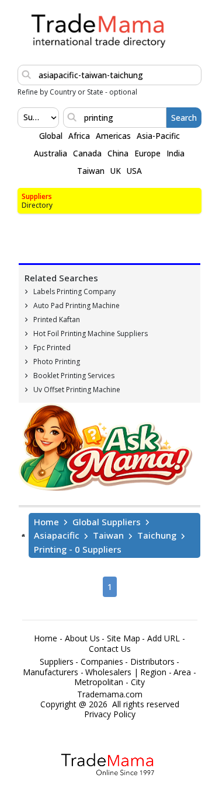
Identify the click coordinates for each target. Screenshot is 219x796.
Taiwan (91, 171)
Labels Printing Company (74, 291)
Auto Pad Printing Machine (76, 305)
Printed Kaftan (56, 319)
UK (115, 171)
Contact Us (110, 649)
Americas (113, 136)
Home (46, 521)
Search (184, 117)
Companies (102, 662)
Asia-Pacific (158, 136)
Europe (147, 153)
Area (182, 672)
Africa (79, 136)
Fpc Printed (52, 347)
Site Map (123, 638)
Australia (50, 153)
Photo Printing (56, 361)
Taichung (156, 535)
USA (134, 171)
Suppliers (37, 196)
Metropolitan (98, 682)
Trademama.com (109, 694)
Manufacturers (50, 672)
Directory (37, 205)
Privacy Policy (109, 714)
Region (153, 672)
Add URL (163, 638)
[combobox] (24, 117)
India (175, 153)
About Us (82, 638)
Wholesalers (108, 672)
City (138, 682)
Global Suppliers (106, 521)
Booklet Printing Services (73, 375)
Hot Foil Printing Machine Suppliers (90, 333)
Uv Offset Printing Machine (76, 389)
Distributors (152, 662)
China (117, 153)
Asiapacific (56, 535)
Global (50, 136)
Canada (87, 153)
